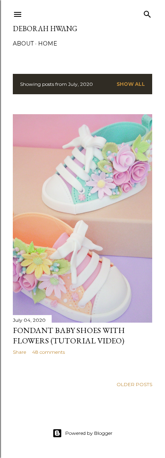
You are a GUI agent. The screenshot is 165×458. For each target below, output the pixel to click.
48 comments (48, 352)
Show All (131, 84)
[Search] (147, 12)
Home (47, 43)
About (23, 43)
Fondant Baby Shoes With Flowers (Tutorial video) (69, 335)
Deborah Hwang (45, 28)
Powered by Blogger (89, 433)
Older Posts (134, 384)
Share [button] (19, 352)
